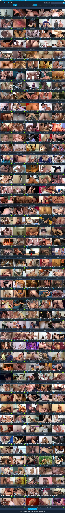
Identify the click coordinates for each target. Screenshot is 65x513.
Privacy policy (30, 511)
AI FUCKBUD (50, 5)
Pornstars (23, 5)
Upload (54, 5)
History (28, 5)
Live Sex (35, 5)
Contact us (36, 511)
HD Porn (45, 5)
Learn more (28, 0)
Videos (11, 5)
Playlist (31, 5)
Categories (15, 5)
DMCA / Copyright (23, 511)
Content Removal (42, 511)
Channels (19, 5)
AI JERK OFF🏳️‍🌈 (40, 5)
